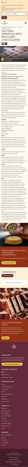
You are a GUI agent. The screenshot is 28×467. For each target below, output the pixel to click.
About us (3, 391)
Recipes (3, 384)
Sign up (5, 338)
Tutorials (20, 27)
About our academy (6, 435)
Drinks (3, 428)
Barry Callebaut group (7, 394)
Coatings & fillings (6, 416)
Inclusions (3, 418)
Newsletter (4, 399)
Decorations (4, 420)
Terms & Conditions (14, 457)
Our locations (4, 442)
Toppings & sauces (6, 423)
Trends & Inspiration (6, 386)
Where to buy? (5, 401)
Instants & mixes (5, 425)
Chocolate (4, 408)
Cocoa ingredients (6, 411)
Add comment (7, 275)
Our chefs (3, 440)
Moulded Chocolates (6, 28)
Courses (3, 437)
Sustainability (5, 389)
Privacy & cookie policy (14, 459)
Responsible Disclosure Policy (14, 462)
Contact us (4, 396)
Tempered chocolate (7, 130)
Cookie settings (14, 464)
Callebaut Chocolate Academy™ (8, 27)
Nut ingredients (5, 413)
